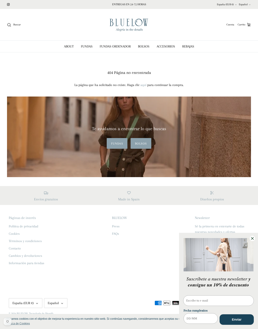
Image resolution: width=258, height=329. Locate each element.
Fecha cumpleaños (196, 310)
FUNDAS (86, 46)
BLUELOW (22, 313)
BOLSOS (143, 46)
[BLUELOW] (129, 24)
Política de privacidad (23, 226)
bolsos (141, 143)
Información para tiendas (26, 263)
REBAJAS (188, 46)
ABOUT (69, 46)
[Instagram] (8, 4)
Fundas (117, 143)
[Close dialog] (252, 238)
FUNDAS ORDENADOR (115, 46)
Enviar (237, 319)
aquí (143, 85)
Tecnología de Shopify (41, 313)
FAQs (115, 234)
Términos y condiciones (25, 241)
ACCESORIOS (166, 46)
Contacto (15, 248)
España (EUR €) (225, 4)
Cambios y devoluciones (25, 256)
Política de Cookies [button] (18, 323)
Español (243, 4)
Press (116, 226)
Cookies (14, 234)
